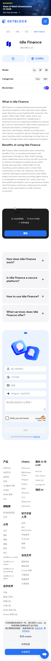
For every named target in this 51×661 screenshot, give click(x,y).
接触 (5, 544)
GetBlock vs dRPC (8, 577)
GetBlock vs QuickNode (8, 570)
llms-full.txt (40, 476)
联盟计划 (7, 601)
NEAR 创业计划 (9, 610)
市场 (5, 592)
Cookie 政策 (26, 570)
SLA (5, 499)
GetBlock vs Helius (8, 563)
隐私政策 (36, 437)
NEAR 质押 (7, 494)
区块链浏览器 (9, 512)
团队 (5, 535)
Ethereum (25, 468)
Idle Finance (39, 31)
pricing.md (40, 484)
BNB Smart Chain (26, 473)
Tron (23, 497)
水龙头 (6, 490)
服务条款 (25, 561)
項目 (27, 31)
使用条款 (26, 631)
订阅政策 (25, 575)
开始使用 (25, 534)
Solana (24, 484)
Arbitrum (25, 493)
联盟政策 (25, 579)
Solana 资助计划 (10, 614)
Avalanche (25, 501)
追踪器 (6, 477)
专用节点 (7, 472)
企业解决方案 (9, 485)
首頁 (8, 31)
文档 (23, 523)
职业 (5, 548)
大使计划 (7, 605)
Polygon (24, 479)
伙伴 (5, 517)
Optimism (25, 506)
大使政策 (25, 583)
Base (23, 488)
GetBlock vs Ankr (10, 557)
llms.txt (38, 471)
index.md (39, 480)
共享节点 (7, 468)
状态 (23, 548)
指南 (23, 543)
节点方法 (25, 539)
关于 (5, 531)
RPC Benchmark (26, 528)
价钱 (5, 481)
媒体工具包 (8, 597)
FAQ (5, 553)
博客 (5, 539)
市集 (17, 31)
